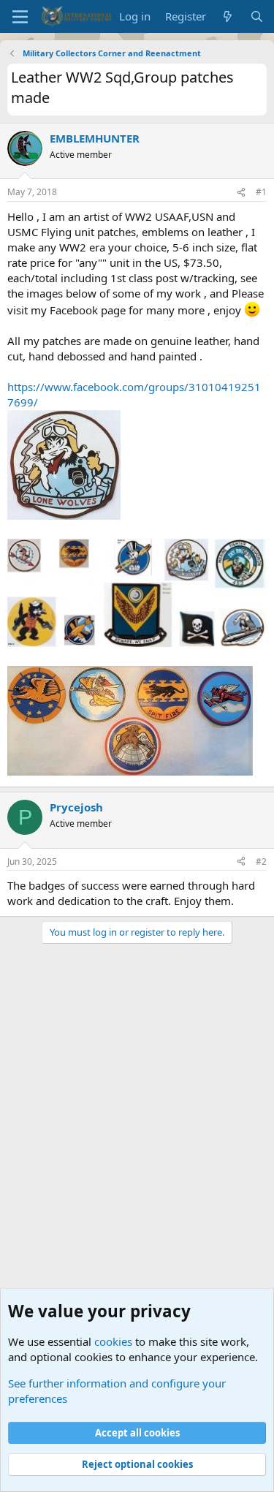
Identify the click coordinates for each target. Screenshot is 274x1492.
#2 (261, 861)
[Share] (241, 192)
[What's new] (227, 16)
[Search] (257, 16)
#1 (261, 192)
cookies (113, 1341)
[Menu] (20, 16)
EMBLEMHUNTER (95, 138)
